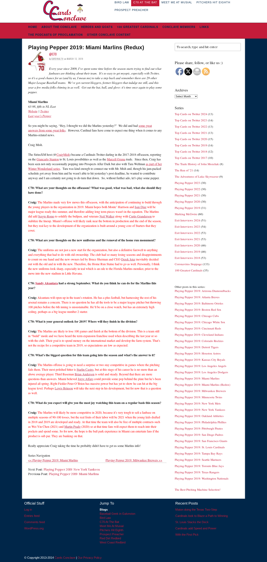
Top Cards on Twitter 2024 (191, 114)
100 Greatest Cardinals (137, 27)
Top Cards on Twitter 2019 (191, 145)
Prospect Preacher (131, 10)
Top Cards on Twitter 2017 (191, 158)
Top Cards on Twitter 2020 (191, 139)
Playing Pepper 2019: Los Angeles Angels (200, 366)
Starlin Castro (85, 369)
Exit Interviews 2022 (187, 233)
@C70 (53, 54)
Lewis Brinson (64, 388)
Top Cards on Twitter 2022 (191, 126)
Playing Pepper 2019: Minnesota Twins (198, 397)
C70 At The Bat (109, 522)
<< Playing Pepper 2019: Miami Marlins (53, 460)
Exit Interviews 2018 (187, 258)
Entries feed (31, 515)
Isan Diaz (140, 207)
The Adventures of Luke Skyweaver (197, 176)
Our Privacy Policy (90, 557)
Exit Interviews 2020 (187, 245)
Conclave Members (178, 27)
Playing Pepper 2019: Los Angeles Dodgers (201, 372)
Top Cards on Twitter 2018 (191, 151)
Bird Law (105, 517)
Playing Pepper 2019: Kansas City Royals (200, 360)
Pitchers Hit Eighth (111, 530)
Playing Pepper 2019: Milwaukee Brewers (200, 391)
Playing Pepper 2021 (187, 195)
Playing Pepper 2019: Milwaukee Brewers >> (134, 460)
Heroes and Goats (97, 27)
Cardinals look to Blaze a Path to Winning (201, 515)
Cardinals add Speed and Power (195, 528)
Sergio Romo (46, 216)
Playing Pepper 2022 (187, 189)
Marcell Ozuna (116, 159)
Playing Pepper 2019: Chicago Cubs (197, 316)
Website (33, 111)
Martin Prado (72, 426)
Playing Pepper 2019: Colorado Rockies (199, 341)
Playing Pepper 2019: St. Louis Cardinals (200, 447)
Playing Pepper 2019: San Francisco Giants (201, 441)
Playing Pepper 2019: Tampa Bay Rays (198, 453)
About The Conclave (59, 27)
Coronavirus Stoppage (188, 264)
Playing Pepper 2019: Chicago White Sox (200, 322)
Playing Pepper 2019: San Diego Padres (199, 435)
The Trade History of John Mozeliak (197, 164)
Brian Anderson (84, 374)
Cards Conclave (65, 557)
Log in (28, 509)
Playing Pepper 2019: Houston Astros (198, 353)
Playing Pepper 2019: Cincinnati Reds (198, 328)
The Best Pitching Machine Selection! (197, 489)
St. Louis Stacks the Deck (192, 522)
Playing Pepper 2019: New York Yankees (72, 469)
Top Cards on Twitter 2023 (191, 120)
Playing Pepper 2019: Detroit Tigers (197, 347)
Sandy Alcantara (46, 283)
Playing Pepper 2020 (187, 201)
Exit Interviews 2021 (187, 239)
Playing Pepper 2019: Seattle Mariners (198, 460)
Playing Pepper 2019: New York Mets (198, 403)
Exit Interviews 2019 (187, 251)
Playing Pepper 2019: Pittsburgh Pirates (199, 428)
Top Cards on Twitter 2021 (191, 133)
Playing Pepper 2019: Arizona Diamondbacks (203, 291)
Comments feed (34, 522)
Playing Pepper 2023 (187, 183)
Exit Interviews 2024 (187, 220)
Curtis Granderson (140, 216)
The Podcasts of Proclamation (55, 35)
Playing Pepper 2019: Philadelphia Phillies (200, 422)
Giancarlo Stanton (48, 159)
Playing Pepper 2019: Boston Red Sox (198, 309)
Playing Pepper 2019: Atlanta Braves (197, 297)
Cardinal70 (57, 58)
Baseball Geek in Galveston (117, 513)
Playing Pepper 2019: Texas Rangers (197, 472)
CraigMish (63, 154)
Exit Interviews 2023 (187, 226)
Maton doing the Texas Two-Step (196, 509)
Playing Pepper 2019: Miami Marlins (74, 474)
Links (204, 27)
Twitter (44, 111)
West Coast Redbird (112, 542)
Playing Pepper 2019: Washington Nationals (201, 478)
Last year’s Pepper (39, 116)
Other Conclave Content (109, 35)
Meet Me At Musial (112, 526)
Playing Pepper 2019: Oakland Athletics (199, 416)
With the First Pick (187, 534)
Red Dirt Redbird (110, 538)
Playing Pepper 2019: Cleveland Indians (199, 334)
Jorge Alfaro (85, 379)
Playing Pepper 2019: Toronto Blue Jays (199, 466)
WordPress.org (34, 528)
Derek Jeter (128, 259)
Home (32, 27)
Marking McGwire (186, 214)
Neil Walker (106, 216)
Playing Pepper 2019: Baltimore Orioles (199, 303)
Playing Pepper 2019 (187, 208)
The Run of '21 (184, 170)
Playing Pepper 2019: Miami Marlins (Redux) (202, 385)
